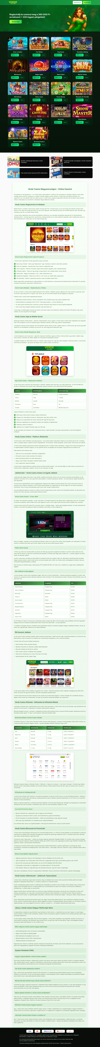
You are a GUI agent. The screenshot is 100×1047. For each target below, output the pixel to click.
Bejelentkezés (77, 2)
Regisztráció (87, 2)
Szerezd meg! (15, 21)
